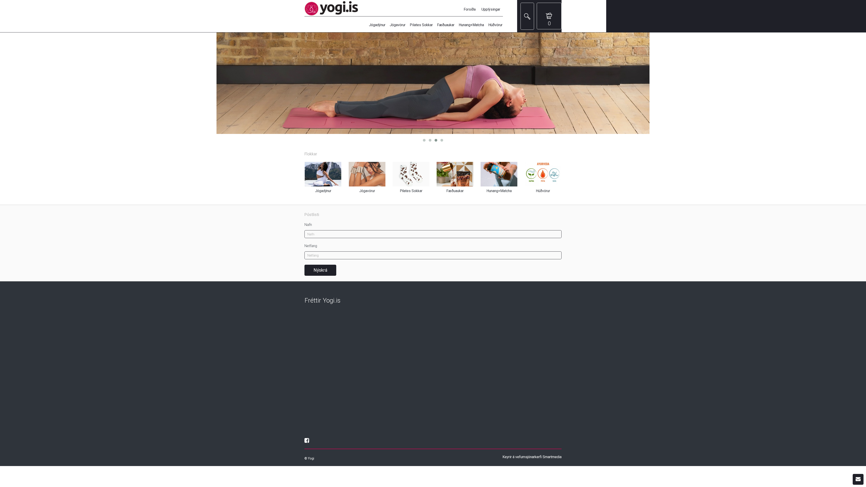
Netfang (310, 246)
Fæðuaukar (445, 25)
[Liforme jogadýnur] (433, 83)
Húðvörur (495, 25)
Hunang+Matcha (471, 25)
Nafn (308, 225)
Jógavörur (397, 25)
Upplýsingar (490, 9)
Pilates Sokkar (421, 25)
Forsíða (470, 9)
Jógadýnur (377, 25)
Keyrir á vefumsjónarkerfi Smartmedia (532, 457)
